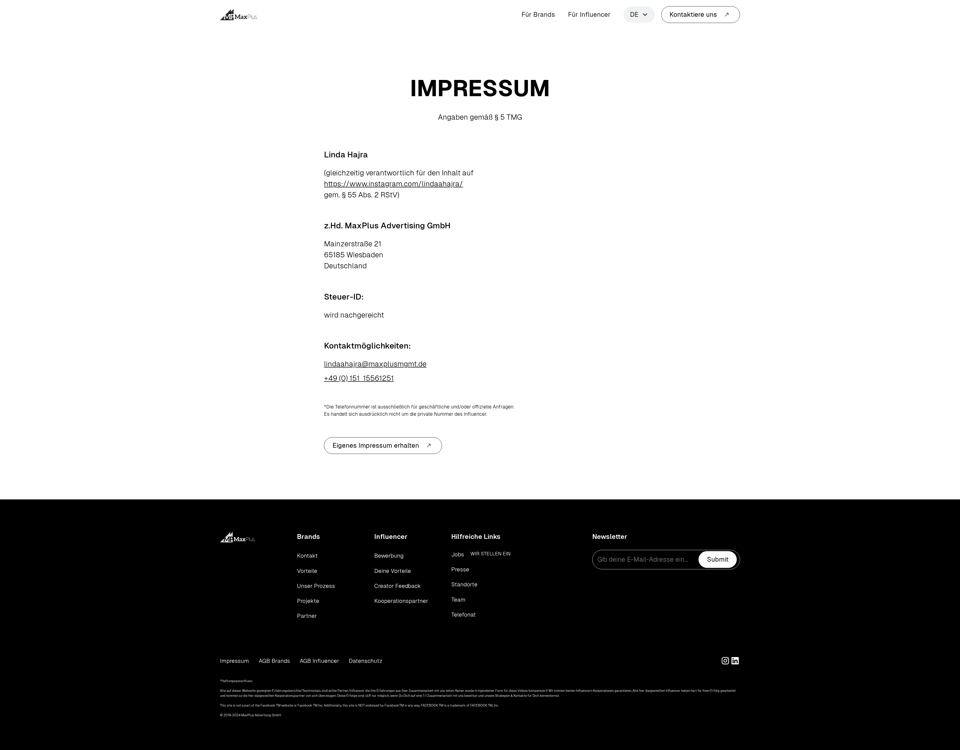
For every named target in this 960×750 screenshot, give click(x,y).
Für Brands (538, 14)
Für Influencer (589, 14)
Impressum (234, 661)
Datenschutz (365, 661)
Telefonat (463, 614)
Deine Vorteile (392, 571)
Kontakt (307, 555)
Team (458, 599)
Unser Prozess (316, 586)
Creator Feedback (397, 586)
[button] (639, 14)
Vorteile (307, 571)
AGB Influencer (319, 661)
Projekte (308, 601)
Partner (307, 616)
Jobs (457, 554)
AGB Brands (274, 661)
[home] (239, 14)
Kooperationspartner (401, 601)
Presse (460, 569)
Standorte (464, 584)
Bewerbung (389, 555)
